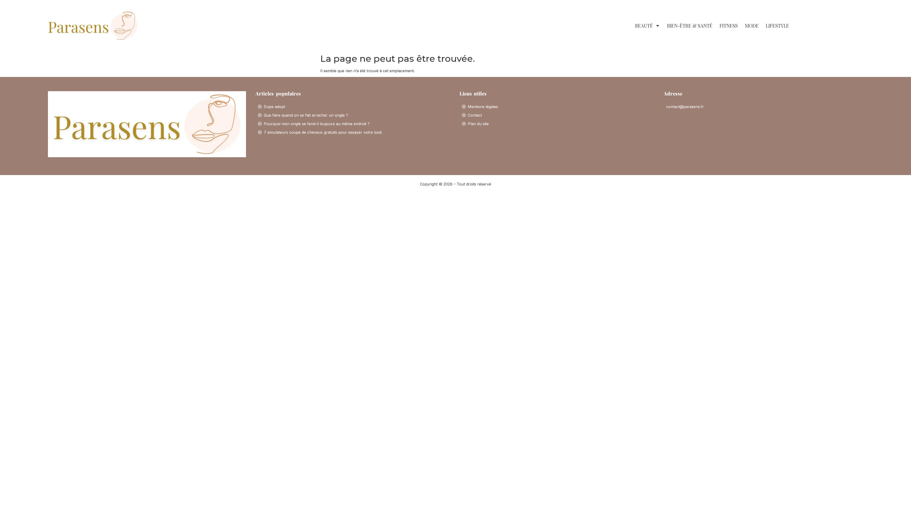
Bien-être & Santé (689, 25)
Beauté (644, 25)
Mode (752, 25)
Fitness (729, 25)
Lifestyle (777, 25)
